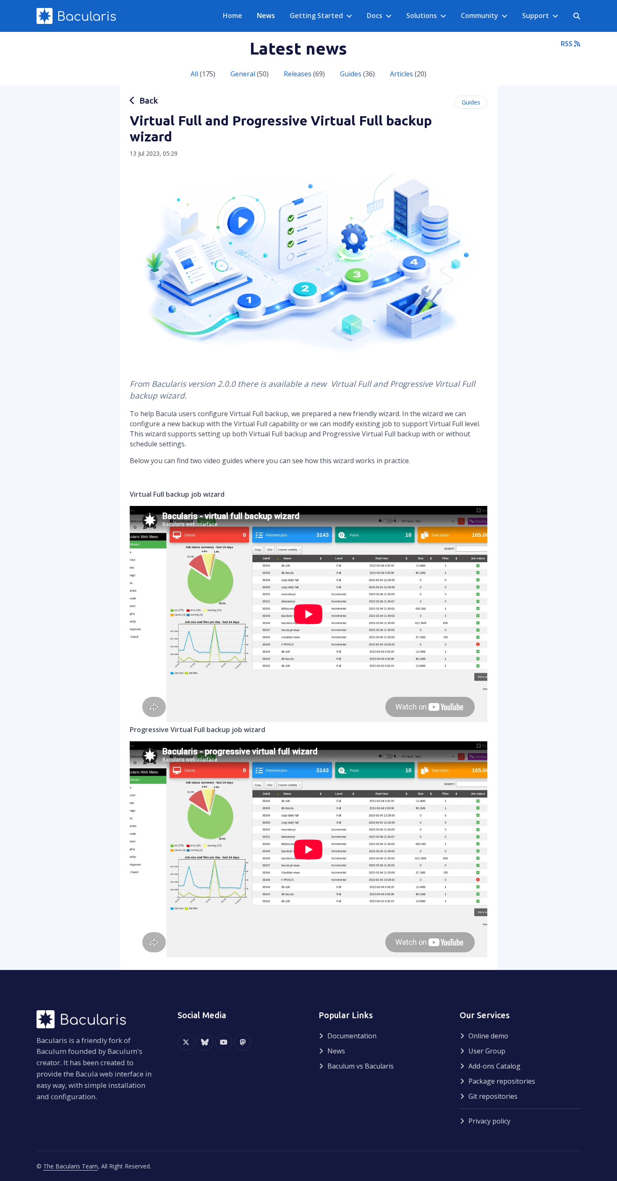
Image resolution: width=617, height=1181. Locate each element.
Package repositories (501, 1081)
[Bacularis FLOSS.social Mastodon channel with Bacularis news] (242, 1042)
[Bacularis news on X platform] (186, 1042)
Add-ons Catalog (494, 1066)
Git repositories (493, 1096)
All (194, 73)
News (336, 1051)
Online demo (488, 1035)
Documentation (351, 1035)
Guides (350, 73)
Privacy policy (489, 1121)
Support (535, 15)
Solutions (421, 15)
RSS (567, 43)
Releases (297, 73)
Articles (401, 73)
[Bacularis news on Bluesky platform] (204, 1042)
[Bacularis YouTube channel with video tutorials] (223, 1042)
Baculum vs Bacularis (360, 1066)
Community (479, 15)
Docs (374, 15)
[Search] (576, 15)
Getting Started (316, 15)
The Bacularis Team (70, 1166)
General (242, 73)
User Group (486, 1051)
